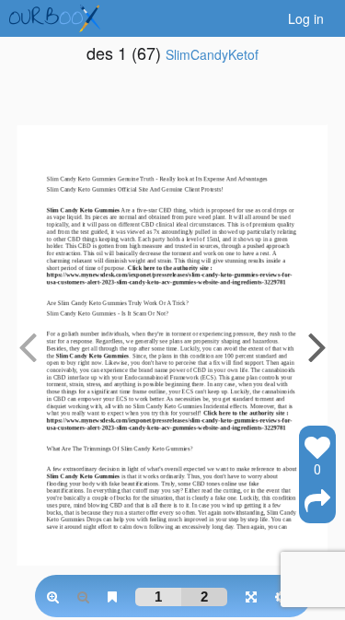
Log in (306, 18)
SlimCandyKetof (212, 54)
